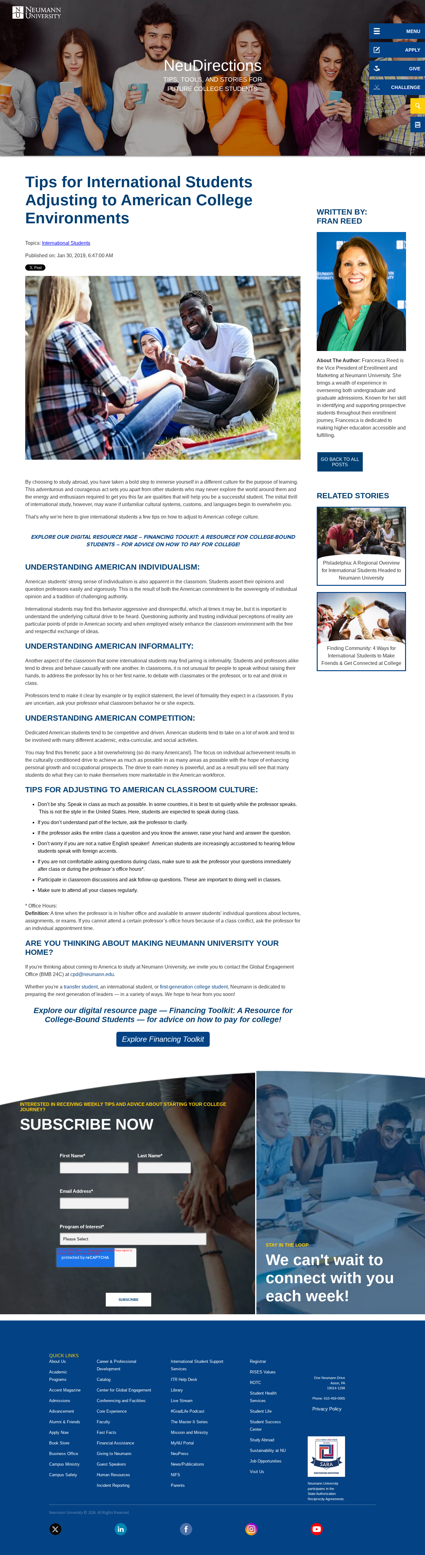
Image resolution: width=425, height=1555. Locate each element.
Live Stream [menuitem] (182, 1400)
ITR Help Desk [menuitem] (184, 1379)
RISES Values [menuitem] (263, 1372)
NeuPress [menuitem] (180, 1453)
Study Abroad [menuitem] (262, 1440)
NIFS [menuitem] (175, 1474)
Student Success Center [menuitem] (265, 1426)
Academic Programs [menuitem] (58, 1376)
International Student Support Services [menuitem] (197, 1365)
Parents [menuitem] (178, 1485)
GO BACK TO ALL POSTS (340, 462)
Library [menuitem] (177, 1390)
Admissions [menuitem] (59, 1400)
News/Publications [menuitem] (187, 1464)
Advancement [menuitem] (61, 1411)
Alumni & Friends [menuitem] (64, 1422)
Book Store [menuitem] (59, 1443)
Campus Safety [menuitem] (63, 1474)
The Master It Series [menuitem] (189, 1422)
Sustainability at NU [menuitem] (268, 1450)
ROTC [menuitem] (255, 1382)
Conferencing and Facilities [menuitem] (121, 1400)
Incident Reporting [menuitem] (113, 1485)
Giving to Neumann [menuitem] (114, 1453)
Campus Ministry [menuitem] (64, 1464)
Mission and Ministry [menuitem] (189, 1432)
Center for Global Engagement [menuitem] (124, 1390)
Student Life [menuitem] (261, 1411)
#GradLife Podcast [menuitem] (187, 1411)
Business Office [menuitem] (63, 1453)
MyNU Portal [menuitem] (182, 1443)
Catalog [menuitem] (103, 1379)
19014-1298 (336, 1388)
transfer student (81, 986)
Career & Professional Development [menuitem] (116, 1365)
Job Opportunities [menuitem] (266, 1461)
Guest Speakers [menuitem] (111, 1464)
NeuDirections (213, 65)
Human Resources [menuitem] (113, 1474)
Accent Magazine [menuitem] (65, 1390)
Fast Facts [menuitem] (106, 1432)
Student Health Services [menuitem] (263, 1397)
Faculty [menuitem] (103, 1422)
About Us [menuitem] (57, 1361)
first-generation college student (194, 986)
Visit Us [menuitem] (257, 1471)
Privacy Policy (327, 1408)
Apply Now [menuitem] (58, 1432)
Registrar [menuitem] (258, 1361)
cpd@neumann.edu (92, 974)
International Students (66, 243)
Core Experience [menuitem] (112, 1411)
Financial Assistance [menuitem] (115, 1443)
